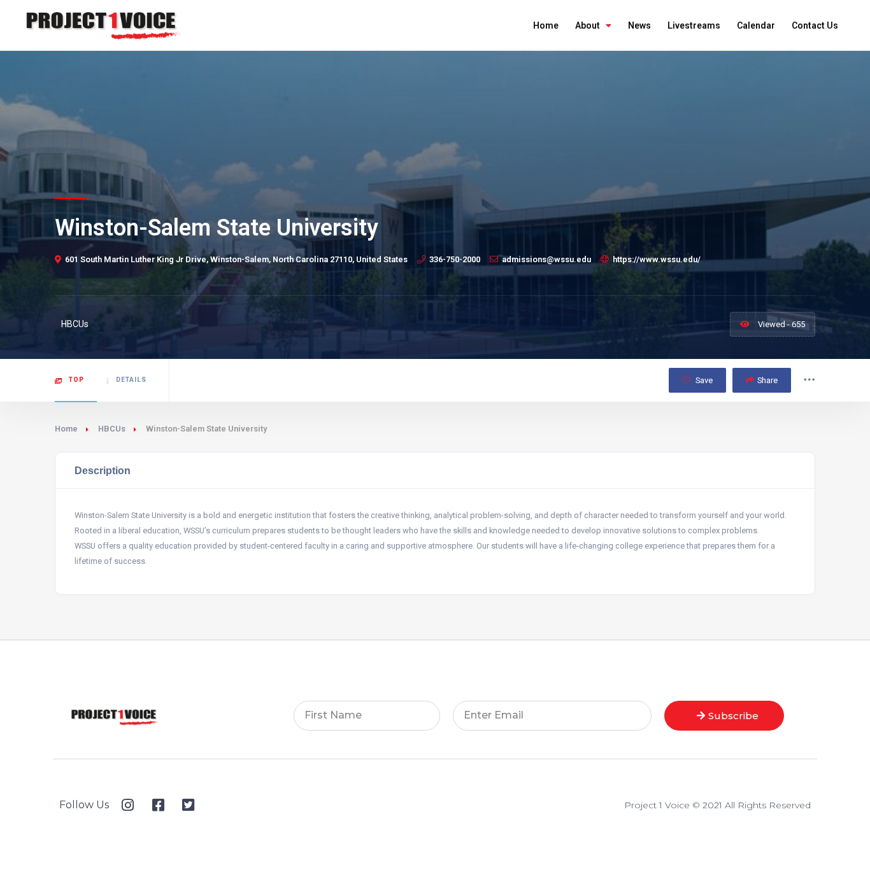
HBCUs (111, 428)
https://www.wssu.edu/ (657, 259)
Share (767, 380)
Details (131, 379)
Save (703, 380)
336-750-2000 (454, 259)
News (639, 25)
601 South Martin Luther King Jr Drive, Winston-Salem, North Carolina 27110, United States (236, 259)
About (587, 25)
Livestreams (693, 25)
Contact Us (815, 25)
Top (76, 379)
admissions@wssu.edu (546, 259)
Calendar (756, 25)
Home (546, 25)
